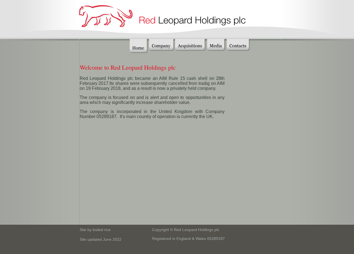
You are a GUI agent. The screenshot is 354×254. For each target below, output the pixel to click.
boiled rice (102, 229)
